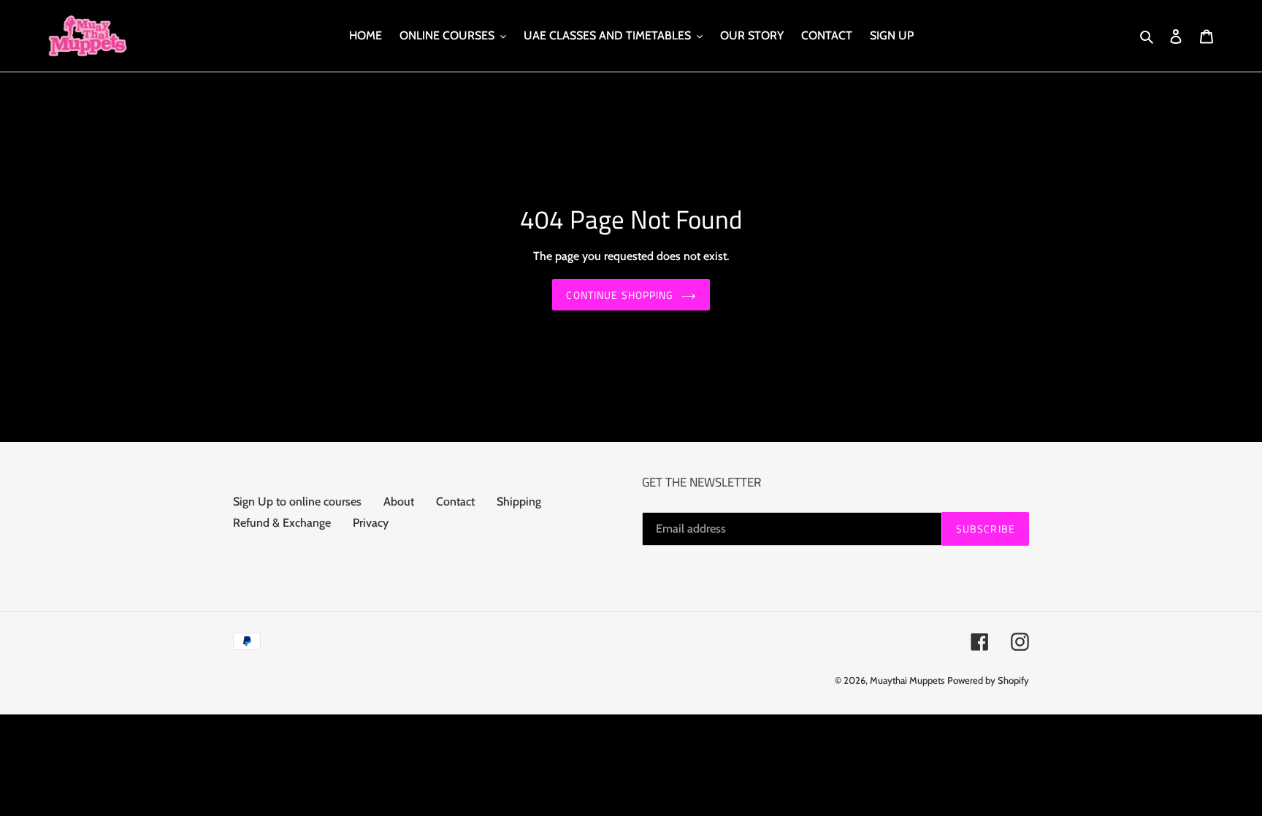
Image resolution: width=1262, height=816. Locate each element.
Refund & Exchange (282, 523)
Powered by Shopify (988, 680)
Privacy (371, 523)
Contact (455, 501)
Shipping (519, 501)
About (398, 501)
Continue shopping (619, 294)
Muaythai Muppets (907, 680)
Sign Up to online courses (297, 501)
